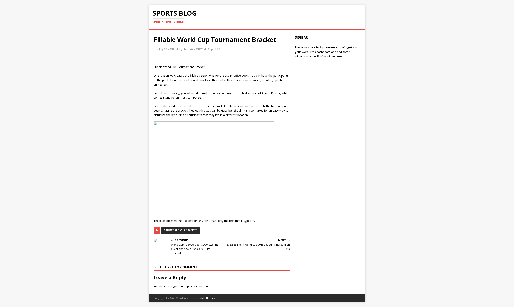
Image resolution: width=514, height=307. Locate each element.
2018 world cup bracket (180, 230)
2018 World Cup (203, 49)
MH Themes (208, 298)
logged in (177, 286)
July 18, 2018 (166, 49)
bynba (183, 49)
